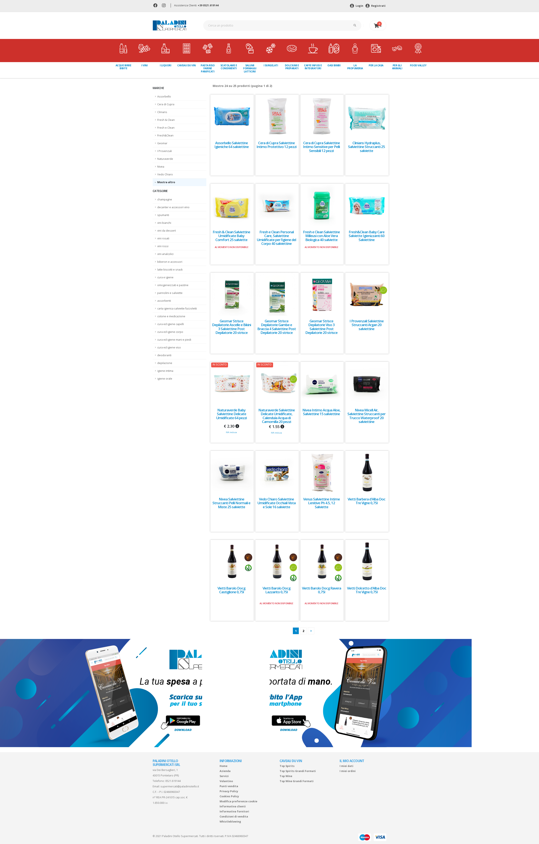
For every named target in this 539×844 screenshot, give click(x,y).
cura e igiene (165, 277)
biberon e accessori (169, 262)
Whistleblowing (230, 821)
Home (223, 766)
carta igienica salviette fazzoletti (177, 308)
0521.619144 (173, 781)
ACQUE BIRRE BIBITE (123, 67)
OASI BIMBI (333, 65)
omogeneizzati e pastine (172, 285)
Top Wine (286, 776)
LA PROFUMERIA (355, 67)
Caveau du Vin (186, 65)
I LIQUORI (165, 65)
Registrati (378, 6)
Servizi (224, 776)
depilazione (164, 363)
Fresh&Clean (165, 135)
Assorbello (164, 96)
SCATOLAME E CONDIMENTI (228, 67)
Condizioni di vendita (234, 816)
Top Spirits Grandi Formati (298, 771)
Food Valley (418, 65)
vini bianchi (164, 223)
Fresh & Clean (166, 120)
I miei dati (346, 766)
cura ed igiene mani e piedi (174, 339)
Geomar (162, 143)
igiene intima (165, 371)
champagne (164, 199)
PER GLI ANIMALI (397, 67)
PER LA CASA (376, 65)
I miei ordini (348, 771)
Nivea (160, 166)
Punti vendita (229, 786)
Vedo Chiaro (165, 174)
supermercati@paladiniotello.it (179, 786)
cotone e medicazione (171, 316)
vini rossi (162, 246)
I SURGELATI (271, 65)
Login (359, 6)
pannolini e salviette (170, 293)
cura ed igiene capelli (170, 324)
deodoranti (164, 355)
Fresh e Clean (166, 127)
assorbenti (164, 301)
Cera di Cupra (165, 104)
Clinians (162, 112)
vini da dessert (166, 230)
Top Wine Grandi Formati (297, 781)
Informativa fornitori (234, 811)
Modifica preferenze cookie (238, 801)
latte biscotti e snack (170, 269)
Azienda (225, 771)
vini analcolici (165, 254)
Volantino (226, 781)
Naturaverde (165, 159)
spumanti (163, 215)
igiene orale (164, 378)
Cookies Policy (229, 796)
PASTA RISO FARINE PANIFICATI (208, 68)
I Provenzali (164, 151)
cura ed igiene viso (169, 347)
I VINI (144, 65)
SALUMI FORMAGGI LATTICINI (249, 68)
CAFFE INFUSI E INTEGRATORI (313, 67)
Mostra (162, 182)
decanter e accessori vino (173, 207)
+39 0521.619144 (208, 5)
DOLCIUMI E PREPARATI (292, 67)
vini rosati (163, 238)
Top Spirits (287, 766)
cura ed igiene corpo (170, 332)
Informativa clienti (233, 806)
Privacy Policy (229, 791)
